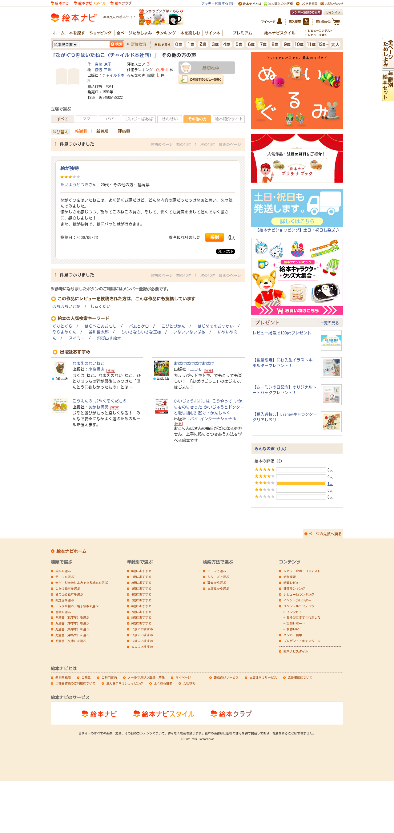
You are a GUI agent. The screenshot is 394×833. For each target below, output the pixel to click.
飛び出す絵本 (109, 338)
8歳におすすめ (141, 617)
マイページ (183, 677)
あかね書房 (98, 407)
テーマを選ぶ (64, 576)
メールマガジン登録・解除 (146, 677)
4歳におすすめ (141, 594)
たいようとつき (74, 185)
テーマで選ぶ (216, 570)
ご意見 (86, 677)
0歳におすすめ (141, 570)
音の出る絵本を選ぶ (69, 594)
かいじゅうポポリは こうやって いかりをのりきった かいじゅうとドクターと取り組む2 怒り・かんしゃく (209, 407)
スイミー (77, 338)
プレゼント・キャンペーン (301, 640)
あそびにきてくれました (303, 617)
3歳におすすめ (141, 588)
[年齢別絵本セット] (388, 98)
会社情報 (189, 683)
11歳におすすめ (142, 635)
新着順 (102, 131)
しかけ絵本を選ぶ (67, 588)
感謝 (214, 237)
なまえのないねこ (88, 363)
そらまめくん (64, 332)
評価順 (124, 131)
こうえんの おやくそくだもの (99, 401)
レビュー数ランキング (298, 594)
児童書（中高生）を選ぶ (72, 635)
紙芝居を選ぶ (64, 600)
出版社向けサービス (263, 677)
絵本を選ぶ (63, 570)
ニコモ (196, 369)
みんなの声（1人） (272, 449)
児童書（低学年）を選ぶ (72, 617)
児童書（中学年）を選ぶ (72, 623)
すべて (62, 119)
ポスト (228, 251)
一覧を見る (329, 323)
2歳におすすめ (141, 582)
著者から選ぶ (216, 582)
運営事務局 (63, 677)
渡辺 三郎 (103, 69)
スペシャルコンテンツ (298, 606)
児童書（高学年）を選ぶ (72, 629)
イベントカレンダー (297, 600)
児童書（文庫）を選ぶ (70, 640)
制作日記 (293, 629)
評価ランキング (294, 588)
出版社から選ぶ (218, 588)
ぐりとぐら (62, 326)
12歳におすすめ (142, 640)
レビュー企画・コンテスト (301, 570)
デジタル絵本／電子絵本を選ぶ (76, 606)
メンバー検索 (292, 635)
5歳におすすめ (141, 600)
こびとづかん (173, 326)
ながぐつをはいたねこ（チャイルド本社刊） (105, 55)
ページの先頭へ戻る (325, 534)
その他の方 (197, 119)
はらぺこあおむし (101, 326)
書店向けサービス (226, 677)
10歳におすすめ (142, 629)
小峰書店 (96, 369)
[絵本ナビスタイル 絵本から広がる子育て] (89, 3)
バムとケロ (139, 326)
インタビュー (296, 611)
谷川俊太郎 (99, 332)
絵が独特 (69, 168)
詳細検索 (138, 44)
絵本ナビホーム (71, 551)
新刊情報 (289, 576)
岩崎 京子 (103, 64)
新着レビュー (292, 582)
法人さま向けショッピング (124, 683)
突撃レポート (296, 623)
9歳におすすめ (141, 623)
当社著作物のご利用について (75, 683)
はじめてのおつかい (216, 326)
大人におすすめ (142, 646)
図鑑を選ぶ (63, 611)
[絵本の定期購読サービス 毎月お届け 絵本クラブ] (120, 3)
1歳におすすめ (141, 576)
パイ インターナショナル (213, 419)
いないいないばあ (189, 332)
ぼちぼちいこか (66, 307)
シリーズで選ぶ (218, 576)
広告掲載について (300, 677)
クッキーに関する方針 (218, 3)
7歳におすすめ (141, 611)
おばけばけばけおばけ (194, 363)
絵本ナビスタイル (295, 651)
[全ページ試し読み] (388, 65)
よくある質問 (163, 683)
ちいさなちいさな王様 (141, 332)
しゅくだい (100, 307)
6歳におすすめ (141, 606)
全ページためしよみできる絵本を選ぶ (81, 582)
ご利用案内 (109, 677)
